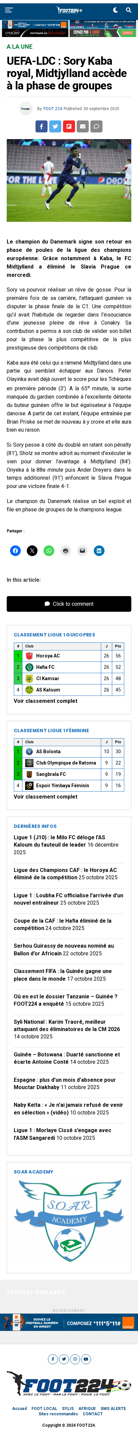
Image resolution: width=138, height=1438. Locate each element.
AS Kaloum (48, 689)
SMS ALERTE (113, 1408)
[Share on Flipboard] (69, 126)
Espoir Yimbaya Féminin (62, 785)
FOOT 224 (53, 108)
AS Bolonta (48, 751)
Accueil (19, 1408)
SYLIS (68, 1408)
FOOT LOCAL (44, 1408)
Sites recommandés (58, 1414)
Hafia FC (45, 667)
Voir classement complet (45, 701)
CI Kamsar (47, 678)
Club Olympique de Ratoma (66, 763)
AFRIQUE (87, 1408)
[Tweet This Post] (55, 126)
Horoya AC (48, 655)
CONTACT (93, 1414)
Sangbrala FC (51, 774)
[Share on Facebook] (42, 126)
